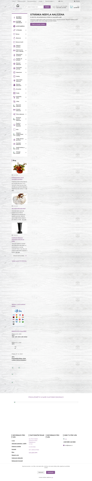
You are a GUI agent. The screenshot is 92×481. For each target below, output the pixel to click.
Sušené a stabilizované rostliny (19, 134)
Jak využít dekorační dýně (19, 208)
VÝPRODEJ (19, 30)
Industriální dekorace (19, 80)
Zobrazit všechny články (18, 255)
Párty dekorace (20, 114)
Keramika (18, 89)
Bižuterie (18, 38)
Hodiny (18, 76)
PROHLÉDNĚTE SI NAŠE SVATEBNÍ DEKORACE (46, 397)
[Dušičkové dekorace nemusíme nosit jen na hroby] (19, 228)
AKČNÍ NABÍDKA (20, 26)
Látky (17, 101)
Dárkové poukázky (22, 1)
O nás (13, 1)
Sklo (17, 129)
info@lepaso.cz (69, 445)
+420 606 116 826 (61, 8)
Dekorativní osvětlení (19, 55)
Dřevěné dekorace (18, 63)
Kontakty (40, 1)
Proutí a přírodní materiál (18, 125)
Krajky (17, 93)
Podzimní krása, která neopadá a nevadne (18, 178)
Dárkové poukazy (18, 46)
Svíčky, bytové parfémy (20, 139)
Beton (17, 34)
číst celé (24, 219)
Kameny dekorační (18, 85)
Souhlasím (50, 472)
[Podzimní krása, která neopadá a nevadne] (19, 168)
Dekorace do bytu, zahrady (19, 50)
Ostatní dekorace (18, 110)
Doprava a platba (49, 1)
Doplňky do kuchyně (19, 59)
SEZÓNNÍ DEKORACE (19, 22)
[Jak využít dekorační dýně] (19, 199)
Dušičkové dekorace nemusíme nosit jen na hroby (18, 239)
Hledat (47, 7)
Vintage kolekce (18, 152)
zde (52, 477)
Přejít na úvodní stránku (38, 24)
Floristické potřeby (19, 68)
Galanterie (19, 72)
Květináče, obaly (19, 97)
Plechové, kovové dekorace (18, 119)
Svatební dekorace (18, 143)
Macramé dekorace (18, 105)
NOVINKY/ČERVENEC (19, 17)
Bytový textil (19, 42)
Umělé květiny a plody (20, 148)
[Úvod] (17, 6)
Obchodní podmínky (31, 1)
